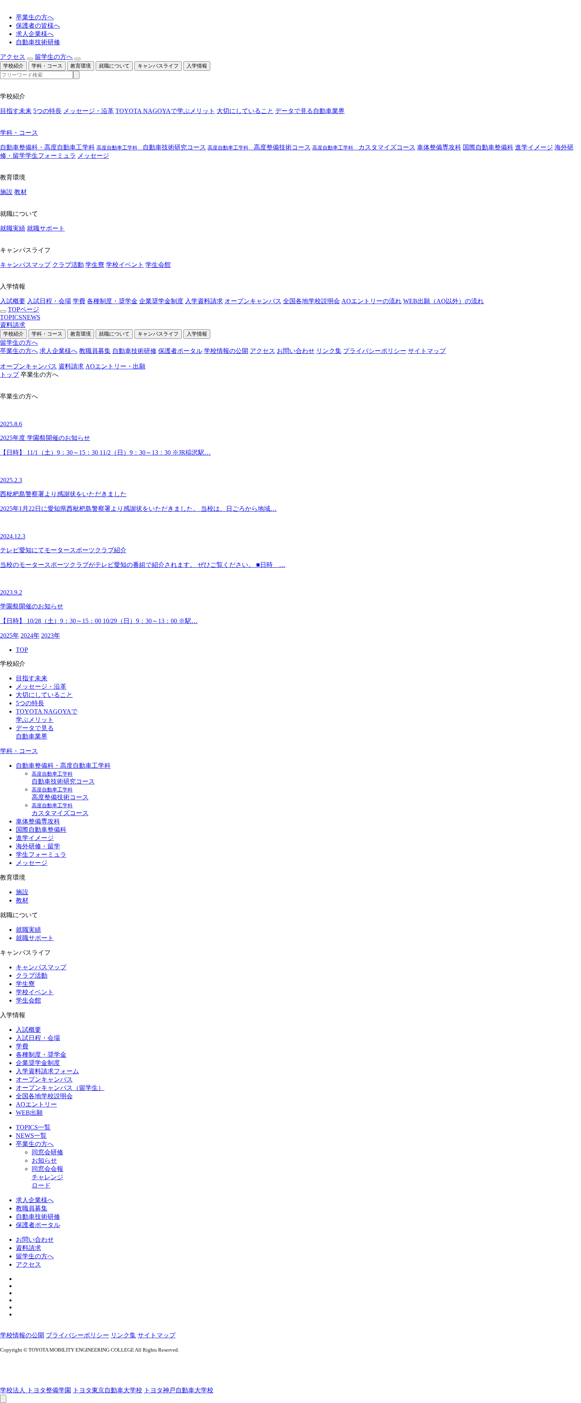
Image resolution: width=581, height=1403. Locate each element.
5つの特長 (47, 111)
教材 (20, 192)
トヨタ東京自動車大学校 (107, 1390)
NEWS (31, 317)
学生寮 (94, 264)
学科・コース (47, 66)
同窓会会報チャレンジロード (47, 1177)
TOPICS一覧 (33, 1127)
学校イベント (125, 264)
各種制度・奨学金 (112, 301)
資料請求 (12, 324)
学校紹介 (13, 66)
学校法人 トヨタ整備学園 (35, 1390)
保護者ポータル (180, 350)
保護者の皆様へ (38, 25)
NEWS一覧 (31, 1135)
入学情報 (197, 66)
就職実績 (12, 228)
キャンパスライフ (158, 66)
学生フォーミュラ (50, 155)
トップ (9, 374)
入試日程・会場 (49, 301)
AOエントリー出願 (115, 366)
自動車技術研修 (38, 42)
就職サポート (46, 228)
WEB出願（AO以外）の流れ (443, 301)
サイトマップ (427, 350)
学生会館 (158, 264)
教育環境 (80, 66)
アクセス (12, 56)
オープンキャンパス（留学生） (60, 1087)
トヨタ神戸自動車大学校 (178, 1390)
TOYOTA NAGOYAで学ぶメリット (165, 111)
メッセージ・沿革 (88, 111)
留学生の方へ (54, 56)
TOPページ (23, 309)
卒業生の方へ (35, 17)
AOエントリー (36, 1104)
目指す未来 (16, 111)
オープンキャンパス (252, 301)
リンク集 (328, 350)
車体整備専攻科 (439, 147)
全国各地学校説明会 (311, 301)
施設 (6, 192)
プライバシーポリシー (374, 350)
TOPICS (11, 317)
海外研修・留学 (38, 846)
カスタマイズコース (363, 147)
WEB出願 (29, 1112)
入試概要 (12, 301)
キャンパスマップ (25, 264)
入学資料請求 (204, 301)
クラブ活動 (68, 264)
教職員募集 (95, 350)
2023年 (50, 635)
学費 (79, 301)
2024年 (30, 635)
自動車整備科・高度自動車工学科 (47, 147)
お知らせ (44, 1160)
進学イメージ (534, 147)
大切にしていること (245, 111)
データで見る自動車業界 (310, 111)
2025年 (9, 635)
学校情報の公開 (226, 350)
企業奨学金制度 (161, 301)
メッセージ (93, 155)
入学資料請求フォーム (47, 1071)
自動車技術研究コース (151, 147)
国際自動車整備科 (488, 147)
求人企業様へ (35, 33)
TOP (22, 649)
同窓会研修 (47, 1152)
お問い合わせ (296, 350)
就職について (114, 66)
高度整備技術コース (259, 147)
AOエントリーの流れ (371, 301)
